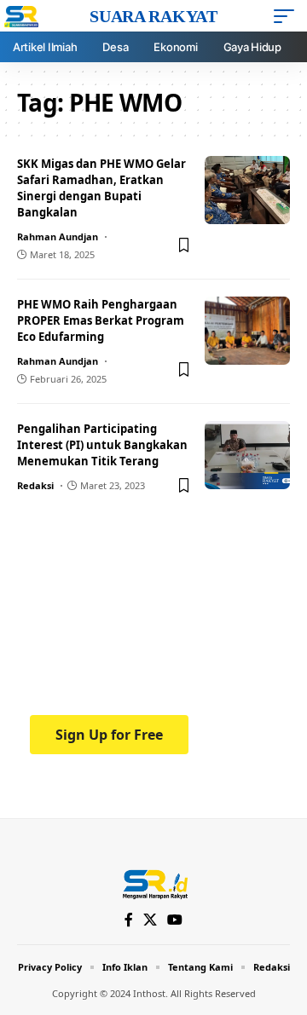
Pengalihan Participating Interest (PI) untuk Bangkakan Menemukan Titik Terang (102, 445)
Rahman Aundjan (57, 236)
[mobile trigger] (288, 16)
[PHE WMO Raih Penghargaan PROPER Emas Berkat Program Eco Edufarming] (247, 331)
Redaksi (35, 485)
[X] (150, 919)
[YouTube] (175, 919)
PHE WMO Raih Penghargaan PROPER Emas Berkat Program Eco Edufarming (100, 320)
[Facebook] (128, 919)
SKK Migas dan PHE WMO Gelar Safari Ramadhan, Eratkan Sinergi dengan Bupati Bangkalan (101, 188)
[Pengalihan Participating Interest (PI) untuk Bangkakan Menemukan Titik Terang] (247, 455)
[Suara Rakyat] (154, 883)
